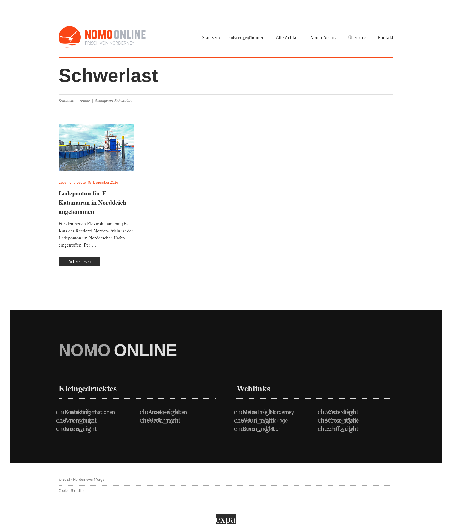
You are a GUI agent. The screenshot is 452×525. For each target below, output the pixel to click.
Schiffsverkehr (342, 428)
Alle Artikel (287, 37)
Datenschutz (79, 420)
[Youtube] (391, 21)
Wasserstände (342, 420)
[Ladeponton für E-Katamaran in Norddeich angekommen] (96, 147)
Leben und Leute (72, 182)
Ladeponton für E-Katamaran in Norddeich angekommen (92, 202)
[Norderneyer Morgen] (102, 37)
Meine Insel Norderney (268, 411)
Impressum (77, 428)
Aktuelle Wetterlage (265, 420)
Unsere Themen (248, 37)
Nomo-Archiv (323, 37)
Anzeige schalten (168, 411)
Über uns (357, 37)
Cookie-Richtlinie (72, 490)
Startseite (211, 37)
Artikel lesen (79, 261)
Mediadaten (162, 420)
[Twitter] (380, 21)
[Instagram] (357, 21)
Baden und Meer (261, 428)
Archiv (85, 101)
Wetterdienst (341, 411)
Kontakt (385, 37)
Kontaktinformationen (90, 411)
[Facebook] (368, 21)
